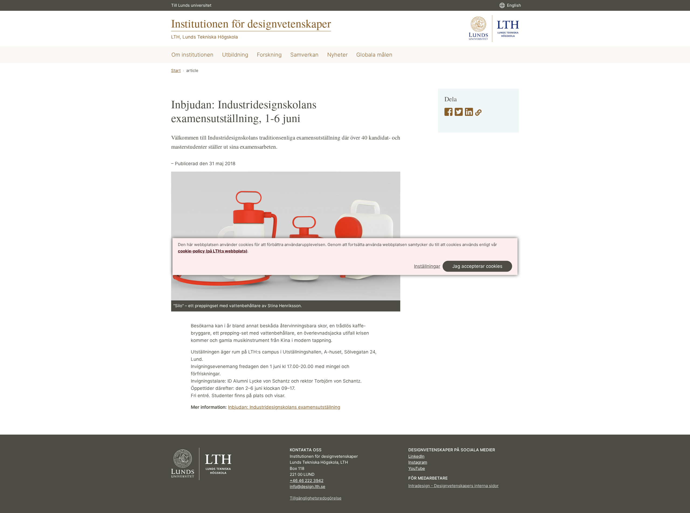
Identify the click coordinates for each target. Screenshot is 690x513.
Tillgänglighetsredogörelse (315, 498)
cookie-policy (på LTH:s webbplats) (212, 251)
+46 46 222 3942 (306, 480)
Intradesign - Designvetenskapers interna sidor (453, 485)
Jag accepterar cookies (477, 266)
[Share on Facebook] (448, 113)
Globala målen (374, 54)
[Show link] (478, 113)
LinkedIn (416, 456)
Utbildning (235, 54)
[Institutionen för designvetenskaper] (494, 28)
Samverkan (304, 54)
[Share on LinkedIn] (469, 113)
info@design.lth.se (307, 486)
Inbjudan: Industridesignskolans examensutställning (284, 407)
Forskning (269, 54)
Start (176, 70)
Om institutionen (192, 54)
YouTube (416, 468)
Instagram (417, 462)
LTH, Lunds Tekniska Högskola (204, 37)
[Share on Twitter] (459, 113)
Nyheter (337, 54)
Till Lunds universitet (191, 5)
